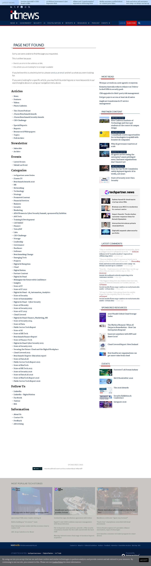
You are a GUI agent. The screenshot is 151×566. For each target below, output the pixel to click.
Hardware (18, 248)
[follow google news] (21, 7)
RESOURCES (82, 23)
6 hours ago (128, 265)
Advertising (19, 424)
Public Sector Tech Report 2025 (27, 362)
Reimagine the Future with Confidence (30, 279)
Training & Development (24, 219)
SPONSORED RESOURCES (114, 307)
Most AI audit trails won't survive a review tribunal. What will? (63, 469)
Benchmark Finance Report (25, 336)
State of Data (19, 324)
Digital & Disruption (22, 264)
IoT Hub (58, 553)
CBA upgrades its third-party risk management (119, 93)
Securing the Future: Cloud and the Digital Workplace (36, 349)
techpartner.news (34, 553)
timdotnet (102, 273)
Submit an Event (21, 165)
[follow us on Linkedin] (11, 7)
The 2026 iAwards (121, 388)
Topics (16, 135)
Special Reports (20, 125)
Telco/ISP (18, 229)
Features (17, 99)
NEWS (12, 23)
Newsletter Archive (124, 545)
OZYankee (103, 285)
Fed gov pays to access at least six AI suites (117, 97)
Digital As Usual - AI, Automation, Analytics (32, 292)
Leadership (18, 241)
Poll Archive (19, 138)
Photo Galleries (20, 106)
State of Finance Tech (23, 340)
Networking (19, 188)
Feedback (18, 420)
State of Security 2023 (23, 308)
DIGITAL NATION (54, 23)
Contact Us (18, 417)
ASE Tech (18, 216)
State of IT (18, 286)
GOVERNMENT (25, 23)
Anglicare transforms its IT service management (114, 102)
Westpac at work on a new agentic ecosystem (118, 83)
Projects (17, 261)
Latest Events (19, 162)
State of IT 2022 (20, 289)
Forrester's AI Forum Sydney (126, 370)
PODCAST (96, 23)
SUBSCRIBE (131, 23)
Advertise (114, 545)
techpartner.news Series (24, 175)
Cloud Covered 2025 (22, 352)
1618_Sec (135, 252)
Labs (16, 232)
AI (44, 23)
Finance (17, 226)
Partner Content (21, 273)
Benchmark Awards (25, 114)
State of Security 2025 (23, 346)
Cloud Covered (20, 314)
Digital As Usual (20, 276)
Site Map (134, 545)
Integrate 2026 (120, 402)
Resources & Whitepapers (24, 131)
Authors (100, 545)
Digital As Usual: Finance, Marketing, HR (31, 318)
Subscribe (18, 148)
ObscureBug (135, 261)
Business (17, 204)
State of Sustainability (23, 298)
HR (15, 185)
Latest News (8, 2)
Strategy (17, 194)
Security (17, 207)
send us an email (58, 72)
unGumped (103, 296)
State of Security (21, 295)
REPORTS (69, 23)
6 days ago (119, 289)
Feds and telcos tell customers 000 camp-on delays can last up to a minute (117, 264)
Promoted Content (22, 197)
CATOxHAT (18, 223)
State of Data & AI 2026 (23, 374)
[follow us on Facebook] (17, 7)
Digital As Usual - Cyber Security (27, 302)
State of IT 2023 (20, 311)
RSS (15, 404)
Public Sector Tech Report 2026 (27, 381)
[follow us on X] (14, 7)
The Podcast (22, 110)
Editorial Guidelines (91, 545)
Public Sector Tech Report (25, 327)
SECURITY (38, 23)
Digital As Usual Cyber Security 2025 (29, 343)
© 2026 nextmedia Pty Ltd (28, 545)
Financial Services (21, 200)
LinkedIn (17, 391)
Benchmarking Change (23, 254)
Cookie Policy (57, 562)
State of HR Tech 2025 (23, 368)
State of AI (18, 330)
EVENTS (105, 23)
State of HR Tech (21, 333)
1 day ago (118, 277)
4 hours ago (118, 256)
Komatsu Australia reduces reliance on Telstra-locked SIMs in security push (119, 88)
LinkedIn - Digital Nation (24, 394)
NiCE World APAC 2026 (123, 378)
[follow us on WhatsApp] (25, 7)
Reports (17, 128)
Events (106, 363)
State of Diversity (21, 305)
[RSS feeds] (29, 7)
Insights (17, 283)
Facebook (18, 397)
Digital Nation (20, 270)
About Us (17, 414)
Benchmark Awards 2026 (24, 181)
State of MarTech (21, 365)
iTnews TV (18, 178)
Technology (19, 191)
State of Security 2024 (23, 321)
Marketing (18, 210)
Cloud (16, 267)
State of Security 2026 (23, 371)
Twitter (17, 401)
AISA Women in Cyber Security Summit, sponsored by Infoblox (40, 213)
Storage (17, 238)
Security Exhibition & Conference (122, 397)
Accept (143, 560)
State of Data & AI (21, 359)
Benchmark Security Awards (29, 117)
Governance (19, 245)
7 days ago (119, 300)
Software (17, 251)
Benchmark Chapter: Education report (30, 355)
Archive (17, 151)
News (16, 96)
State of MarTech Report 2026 (26, 378)
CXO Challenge (20, 120)
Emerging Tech (20, 257)
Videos (16, 102)
